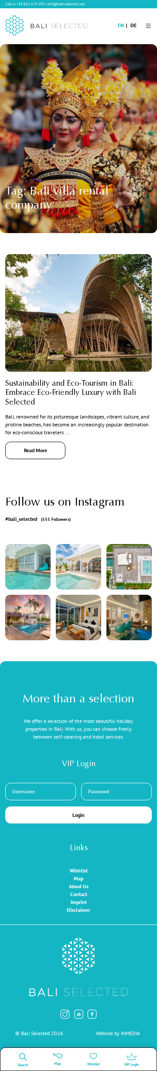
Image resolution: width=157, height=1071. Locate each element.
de (133, 25)
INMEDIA (130, 1033)
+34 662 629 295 (31, 3)
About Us (79, 886)
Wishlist (79, 870)
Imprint (79, 902)
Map (78, 878)
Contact (78, 894)
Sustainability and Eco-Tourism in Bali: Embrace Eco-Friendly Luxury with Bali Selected (70, 393)
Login (78, 815)
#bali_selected (38, 519)
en (121, 25)
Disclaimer (78, 910)
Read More (35, 450)
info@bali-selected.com (66, 3)
